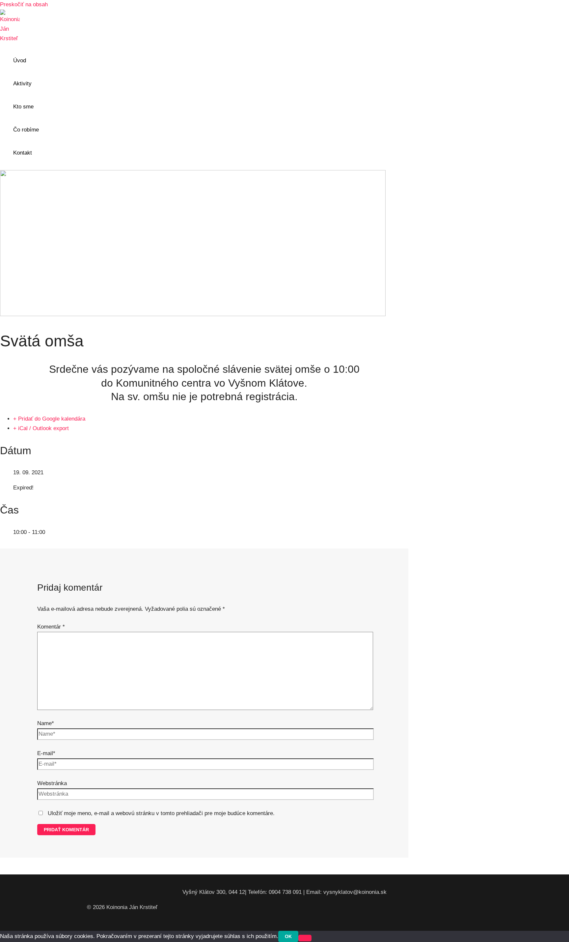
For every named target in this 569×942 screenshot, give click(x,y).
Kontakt (22, 153)
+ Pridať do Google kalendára (49, 419)
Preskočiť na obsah (24, 4)
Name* (45, 723)
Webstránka (52, 783)
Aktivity (22, 83)
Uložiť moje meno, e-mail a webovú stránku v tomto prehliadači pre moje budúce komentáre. (161, 813)
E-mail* (46, 753)
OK (288, 936)
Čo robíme (26, 130)
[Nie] (305, 938)
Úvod (19, 60)
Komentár (51, 627)
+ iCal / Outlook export (41, 428)
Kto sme (23, 106)
